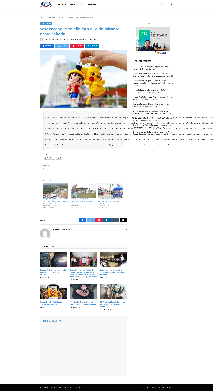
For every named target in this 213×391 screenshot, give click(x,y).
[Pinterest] (32, 133)
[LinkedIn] (32, 128)
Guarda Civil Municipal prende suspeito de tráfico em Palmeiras (53, 272)
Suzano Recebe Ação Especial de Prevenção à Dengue (53, 303)
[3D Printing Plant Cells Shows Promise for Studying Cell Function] (113, 291)
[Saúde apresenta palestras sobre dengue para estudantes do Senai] (113, 259)
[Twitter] (32, 123)
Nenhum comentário (79, 39)
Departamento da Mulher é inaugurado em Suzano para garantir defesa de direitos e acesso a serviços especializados (83, 273)
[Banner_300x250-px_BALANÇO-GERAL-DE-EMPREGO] (153, 41)
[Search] (169, 4)
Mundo (81, 4)
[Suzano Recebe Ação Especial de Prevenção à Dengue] (53, 291)
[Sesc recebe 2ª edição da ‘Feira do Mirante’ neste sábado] (83, 79)
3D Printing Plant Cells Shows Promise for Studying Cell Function (112, 304)
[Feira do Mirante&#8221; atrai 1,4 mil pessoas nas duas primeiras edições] (110, 190)
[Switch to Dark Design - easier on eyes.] (172, 4)
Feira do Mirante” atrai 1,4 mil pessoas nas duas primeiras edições (109, 201)
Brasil (72, 4)
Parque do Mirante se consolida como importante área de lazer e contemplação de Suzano (55, 201)
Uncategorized (46, 23)
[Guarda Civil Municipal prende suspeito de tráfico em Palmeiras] (53, 259)
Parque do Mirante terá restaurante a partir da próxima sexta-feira (82, 201)
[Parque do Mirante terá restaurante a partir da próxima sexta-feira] (83, 190)
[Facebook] (32, 118)
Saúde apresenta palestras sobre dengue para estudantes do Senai (113, 272)
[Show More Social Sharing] (102, 46)
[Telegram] (32, 138)
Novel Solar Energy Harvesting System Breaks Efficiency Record (83, 303)
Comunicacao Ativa (52, 39)
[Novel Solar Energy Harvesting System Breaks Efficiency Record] (83, 291)
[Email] (32, 143)
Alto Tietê (62, 4)
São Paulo (92, 4)
